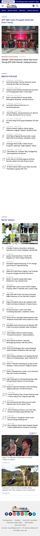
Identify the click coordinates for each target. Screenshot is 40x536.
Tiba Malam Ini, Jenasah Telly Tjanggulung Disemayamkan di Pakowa (22, 152)
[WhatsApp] (26, 514)
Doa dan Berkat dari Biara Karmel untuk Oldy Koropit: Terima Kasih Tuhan (21, 403)
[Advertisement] (20, 193)
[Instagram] (14, 514)
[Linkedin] (18, 514)
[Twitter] (10, 514)
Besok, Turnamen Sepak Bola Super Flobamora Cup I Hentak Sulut (19, 280)
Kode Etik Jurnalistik (30, 520)
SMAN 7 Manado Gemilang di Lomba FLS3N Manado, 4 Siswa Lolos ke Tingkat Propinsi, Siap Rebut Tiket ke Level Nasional (22, 365)
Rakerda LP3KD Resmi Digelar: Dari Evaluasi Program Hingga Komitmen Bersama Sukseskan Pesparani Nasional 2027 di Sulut (22, 272)
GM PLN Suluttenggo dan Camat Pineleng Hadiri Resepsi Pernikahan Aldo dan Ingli (21, 349)
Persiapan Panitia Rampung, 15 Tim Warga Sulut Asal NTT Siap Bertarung (21, 264)
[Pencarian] (37, 6)
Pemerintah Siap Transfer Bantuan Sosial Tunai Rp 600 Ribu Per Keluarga (21, 83)
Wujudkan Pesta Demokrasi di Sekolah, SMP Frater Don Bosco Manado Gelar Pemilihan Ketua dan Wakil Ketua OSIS (22, 326)
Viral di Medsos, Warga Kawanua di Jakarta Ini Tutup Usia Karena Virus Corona (22, 114)
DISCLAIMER (29, 523)
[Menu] (3, 6)
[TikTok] (30, 514)
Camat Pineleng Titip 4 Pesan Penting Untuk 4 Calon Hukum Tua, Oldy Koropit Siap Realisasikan (23, 395)
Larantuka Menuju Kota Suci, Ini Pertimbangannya (17, 106)
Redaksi (17, 520)
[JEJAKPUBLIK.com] (11, 6)
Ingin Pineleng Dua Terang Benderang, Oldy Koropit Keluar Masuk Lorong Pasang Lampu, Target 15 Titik (22, 380)
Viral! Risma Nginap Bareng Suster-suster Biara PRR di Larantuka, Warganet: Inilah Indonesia (21, 137)
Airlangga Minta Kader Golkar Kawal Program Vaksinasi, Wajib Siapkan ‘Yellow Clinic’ (21, 145)
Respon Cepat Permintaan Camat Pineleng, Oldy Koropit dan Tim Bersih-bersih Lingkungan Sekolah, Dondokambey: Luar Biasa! (22, 388)
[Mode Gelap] (33, 6)
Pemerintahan (13, 57)
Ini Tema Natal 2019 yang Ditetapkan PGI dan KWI (22, 122)
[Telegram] (34, 514)
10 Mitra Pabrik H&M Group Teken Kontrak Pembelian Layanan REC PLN (22, 168)
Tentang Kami (7, 520)
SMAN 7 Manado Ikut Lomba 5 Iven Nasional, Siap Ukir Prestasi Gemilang (22, 372)
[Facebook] (6, 514)
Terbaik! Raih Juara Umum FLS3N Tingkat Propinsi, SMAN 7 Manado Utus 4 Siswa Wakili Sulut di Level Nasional (22, 288)
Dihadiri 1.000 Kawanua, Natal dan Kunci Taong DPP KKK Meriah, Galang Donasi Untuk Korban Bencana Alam (20, 62)
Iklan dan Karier (20, 525)
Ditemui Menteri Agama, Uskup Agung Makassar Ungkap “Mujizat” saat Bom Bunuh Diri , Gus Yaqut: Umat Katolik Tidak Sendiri (22, 129)
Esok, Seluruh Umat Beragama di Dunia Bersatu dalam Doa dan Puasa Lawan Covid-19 (20, 160)
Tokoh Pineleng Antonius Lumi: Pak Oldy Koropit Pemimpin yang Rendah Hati (22, 411)
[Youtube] (22, 514)
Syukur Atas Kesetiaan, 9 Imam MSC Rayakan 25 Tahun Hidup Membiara (19, 257)
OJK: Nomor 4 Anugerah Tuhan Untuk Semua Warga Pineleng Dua (20, 419)
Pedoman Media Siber (14, 523)
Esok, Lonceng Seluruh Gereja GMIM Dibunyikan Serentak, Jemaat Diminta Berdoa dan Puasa (19, 98)
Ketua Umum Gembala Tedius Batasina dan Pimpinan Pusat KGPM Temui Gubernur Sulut (22, 318)
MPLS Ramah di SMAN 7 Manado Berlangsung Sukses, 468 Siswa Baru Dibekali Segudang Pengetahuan (19, 342)
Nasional (5, 57)
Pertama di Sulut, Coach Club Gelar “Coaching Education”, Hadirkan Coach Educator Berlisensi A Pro (20, 311)
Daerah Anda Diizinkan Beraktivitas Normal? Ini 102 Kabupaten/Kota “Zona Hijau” (22, 91)
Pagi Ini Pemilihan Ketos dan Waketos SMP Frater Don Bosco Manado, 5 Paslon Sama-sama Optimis (21, 303)
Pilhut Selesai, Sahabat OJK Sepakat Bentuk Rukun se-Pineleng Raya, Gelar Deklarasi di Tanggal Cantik (22, 357)
